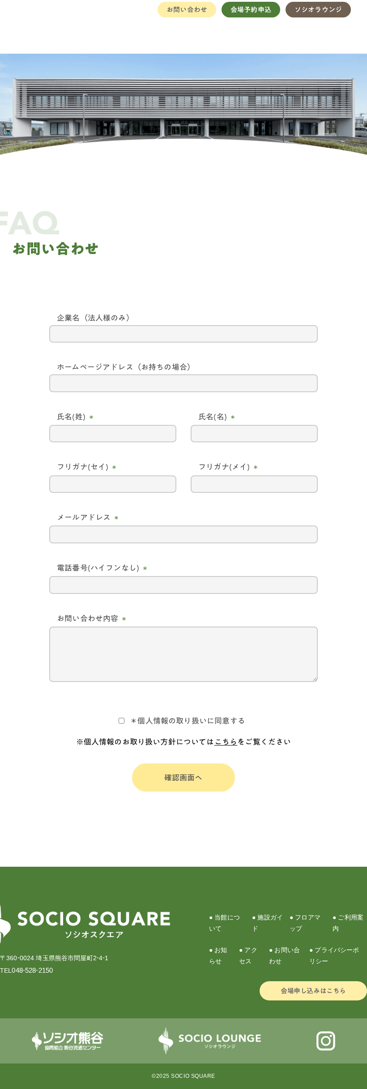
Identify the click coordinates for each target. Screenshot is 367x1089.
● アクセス (248, 955)
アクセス (337, 34)
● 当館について (224, 923)
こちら (226, 742)
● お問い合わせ (284, 955)
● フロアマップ (305, 923)
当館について (143, 34)
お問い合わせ (186, 9)
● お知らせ (218, 955)
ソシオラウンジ (318, 9)
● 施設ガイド (267, 923)
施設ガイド (184, 34)
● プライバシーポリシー (334, 955)
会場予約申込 (250, 9)
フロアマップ (225, 34)
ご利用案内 (266, 34)
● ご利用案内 (348, 923)
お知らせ (304, 34)
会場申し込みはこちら (313, 990)
